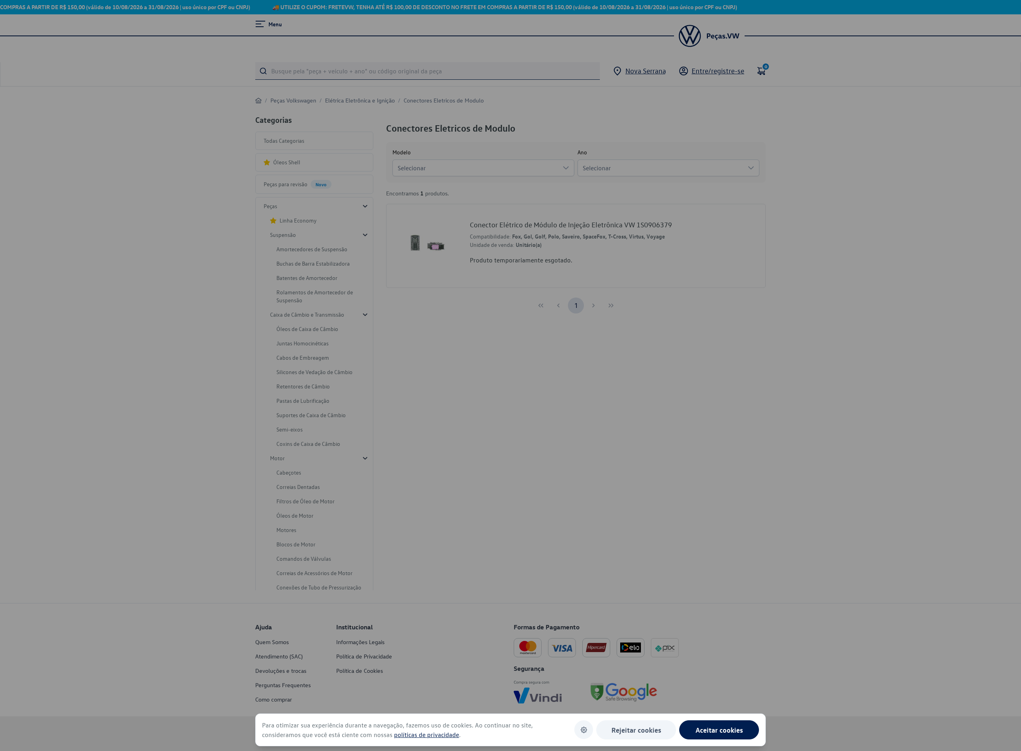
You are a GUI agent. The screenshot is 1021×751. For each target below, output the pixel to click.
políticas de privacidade (426, 735)
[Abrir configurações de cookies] (583, 729)
